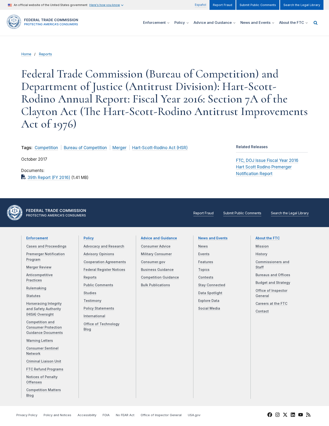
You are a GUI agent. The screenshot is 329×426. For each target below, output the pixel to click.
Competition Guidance (160, 277)
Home (26, 54)
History (261, 254)
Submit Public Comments (258, 5)
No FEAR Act (125, 415)
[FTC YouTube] (300, 415)
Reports (45, 54)
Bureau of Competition (85, 147)
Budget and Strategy (273, 283)
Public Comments (98, 285)
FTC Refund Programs (44, 369)
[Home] (44, 26)
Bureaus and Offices (273, 275)
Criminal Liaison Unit (43, 361)
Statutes (33, 296)
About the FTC (268, 238)
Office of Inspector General (161, 415)
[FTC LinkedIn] (292, 415)
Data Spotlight (210, 293)
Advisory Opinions (99, 254)
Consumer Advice (156, 246)
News (203, 246)
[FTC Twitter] (285, 415)
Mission (262, 246)
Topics (204, 270)
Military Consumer (156, 254)
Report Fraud (222, 5)
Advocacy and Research (104, 246)
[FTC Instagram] (277, 415)
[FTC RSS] (308, 415)
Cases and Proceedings (46, 246)
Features (205, 262)
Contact (262, 311)
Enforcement (37, 238)
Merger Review (39, 267)
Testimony (92, 301)
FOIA (106, 415)
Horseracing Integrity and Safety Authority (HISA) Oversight (44, 309)
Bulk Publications (155, 285)
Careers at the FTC (271, 303)
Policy (89, 238)
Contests (205, 277)
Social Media (209, 308)
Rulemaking (36, 288)
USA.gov (194, 415)
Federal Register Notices (104, 270)
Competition (46, 147)
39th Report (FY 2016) (48, 177)
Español (200, 4)
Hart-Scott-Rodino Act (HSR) (160, 147)
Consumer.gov (153, 262)
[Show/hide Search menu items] (315, 23)
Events (204, 254)
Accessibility (87, 415)
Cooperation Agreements (105, 262)
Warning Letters (39, 341)
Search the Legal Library (301, 5)
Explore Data (208, 301)
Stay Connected (211, 285)
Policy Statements (99, 308)
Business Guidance (157, 270)
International (94, 316)
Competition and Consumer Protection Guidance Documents (44, 327)
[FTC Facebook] (269, 415)
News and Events (213, 238)
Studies (90, 293)
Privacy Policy (26, 415)
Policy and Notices (57, 415)
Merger (119, 147)
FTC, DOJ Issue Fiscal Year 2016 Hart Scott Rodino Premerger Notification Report (267, 167)
